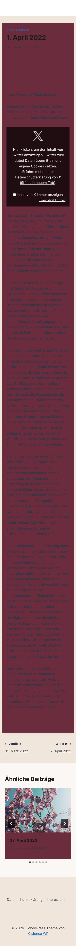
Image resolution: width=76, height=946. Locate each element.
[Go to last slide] (11, 823)
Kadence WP (38, 934)
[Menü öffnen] (67, 8)
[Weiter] (64, 823)
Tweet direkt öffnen (52, 200)
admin (16, 47)
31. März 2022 (16, 747)
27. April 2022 (23, 840)
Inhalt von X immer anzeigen (40, 195)
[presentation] (38, 810)
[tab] (30, 862)
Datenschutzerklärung (25, 900)
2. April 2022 (60, 747)
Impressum (56, 900)
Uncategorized (17, 29)
